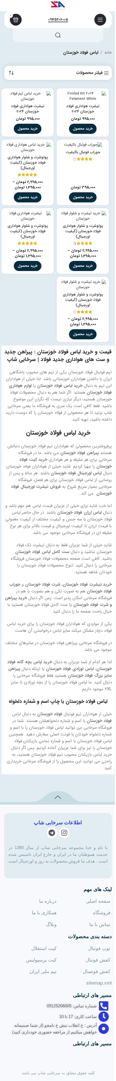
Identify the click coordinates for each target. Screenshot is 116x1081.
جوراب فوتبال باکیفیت (83, 152)
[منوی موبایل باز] (100, 19)
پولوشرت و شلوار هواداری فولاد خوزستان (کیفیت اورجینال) (28, 162)
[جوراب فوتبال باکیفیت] (82, 145)
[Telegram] (51, 832)
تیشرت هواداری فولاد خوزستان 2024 (82, 108)
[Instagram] (64, 832)
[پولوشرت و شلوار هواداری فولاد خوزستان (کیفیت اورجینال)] (27, 147)
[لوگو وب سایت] (58, 5)
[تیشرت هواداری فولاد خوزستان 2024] (82, 96)
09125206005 (58, 19)
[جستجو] (58, 35)
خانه (108, 52)
